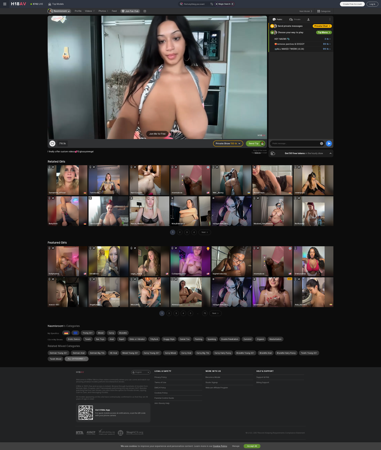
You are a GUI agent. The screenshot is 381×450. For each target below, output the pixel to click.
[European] (75, 332)
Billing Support (262, 382)
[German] (66, 332)
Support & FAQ (262, 377)
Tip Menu (323, 32)
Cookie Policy (220, 446)
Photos (103, 11)
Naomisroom (55, 325)
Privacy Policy (160, 377)
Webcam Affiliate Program (217, 388)
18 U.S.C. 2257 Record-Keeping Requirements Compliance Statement (275, 433)
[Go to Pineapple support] (121, 433)
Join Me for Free (157, 134)
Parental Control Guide (164, 398)
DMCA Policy (160, 388)
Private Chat (321, 26)
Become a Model (213, 377)
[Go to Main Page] (19, 4)
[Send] (329, 143)
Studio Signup (212, 382)
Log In (372, 4)
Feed (114, 11)
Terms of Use (160, 382)
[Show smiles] (321, 143)
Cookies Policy (161, 393)
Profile (78, 11)
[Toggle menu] (5, 4)
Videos (90, 11)
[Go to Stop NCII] (135, 433)
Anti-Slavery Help (162, 403)
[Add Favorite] (52, 143)
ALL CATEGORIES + (76, 359)
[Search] (212, 4)
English (138, 372)
